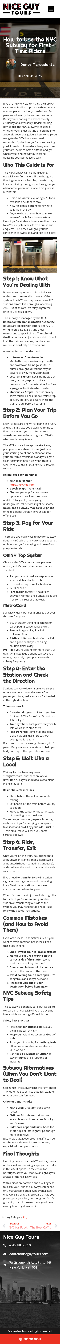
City (25, 1217)
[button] (51, 9)
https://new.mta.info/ (22, 484)
